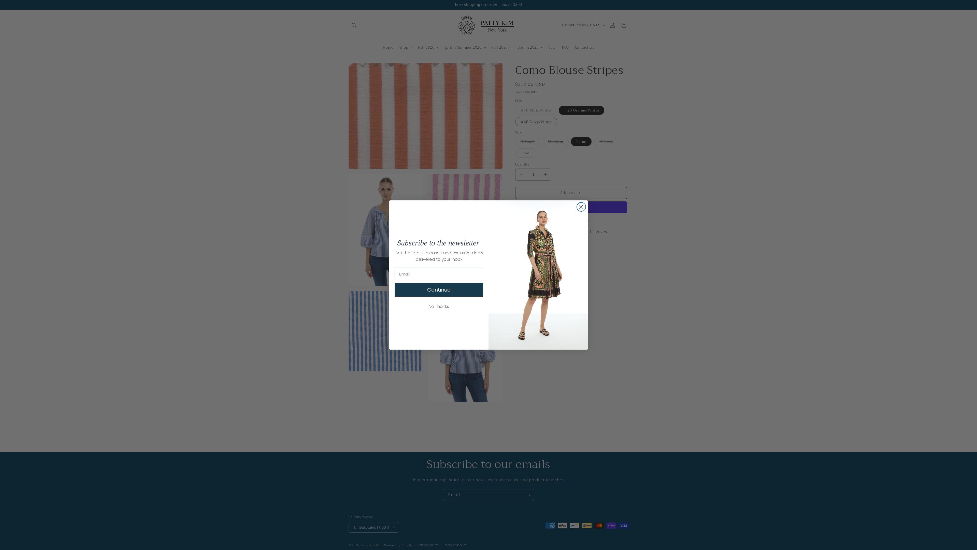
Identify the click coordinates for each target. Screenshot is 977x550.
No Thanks (439, 306)
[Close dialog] (581, 206)
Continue (439, 289)
